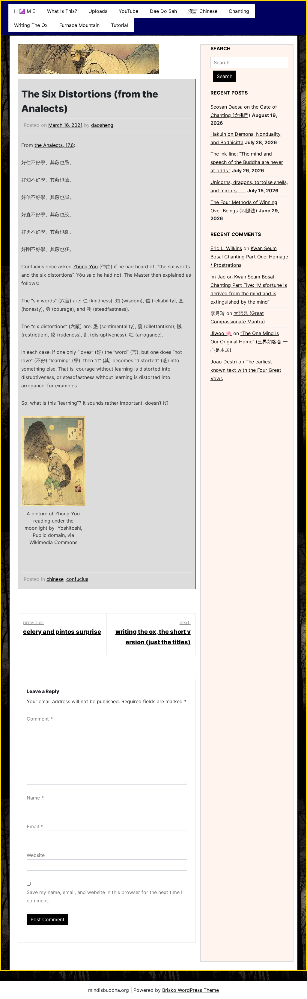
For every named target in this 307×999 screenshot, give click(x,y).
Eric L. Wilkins (226, 248)
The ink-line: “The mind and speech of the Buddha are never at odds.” (246, 162)
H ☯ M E (24, 11)
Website (36, 855)
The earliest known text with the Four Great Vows (245, 370)
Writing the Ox (31, 25)
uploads (97, 11)
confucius (77, 579)
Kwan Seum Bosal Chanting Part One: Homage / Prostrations (249, 256)
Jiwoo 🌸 (221, 333)
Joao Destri (223, 362)
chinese (55, 579)
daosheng (102, 125)
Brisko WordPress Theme (190, 990)
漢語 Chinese (202, 11)
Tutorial (119, 25)
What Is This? (62, 11)
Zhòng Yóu (85, 266)
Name (35, 798)
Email (35, 826)
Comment (40, 719)
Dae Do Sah (163, 11)
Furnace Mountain (79, 25)
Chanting (239, 11)
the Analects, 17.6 (54, 145)
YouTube (128, 11)
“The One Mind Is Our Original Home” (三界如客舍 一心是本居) (249, 341)
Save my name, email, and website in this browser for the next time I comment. (104, 896)
